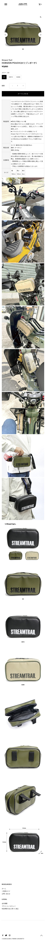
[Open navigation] (6, 4)
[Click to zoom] (40, 17)
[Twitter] (6, 935)
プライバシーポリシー (9, 906)
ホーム (4, 888)
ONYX (11, 77)
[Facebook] (2, 935)
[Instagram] (9, 935)
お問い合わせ (6, 894)
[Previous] (5, 34)
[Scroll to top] (41, 935)
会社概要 (4, 903)
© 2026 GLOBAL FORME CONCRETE (13, 939)
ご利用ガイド (6, 891)
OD (4, 77)
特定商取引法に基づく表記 (10, 909)
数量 (3, 85)
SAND (18, 77)
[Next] (40, 34)
